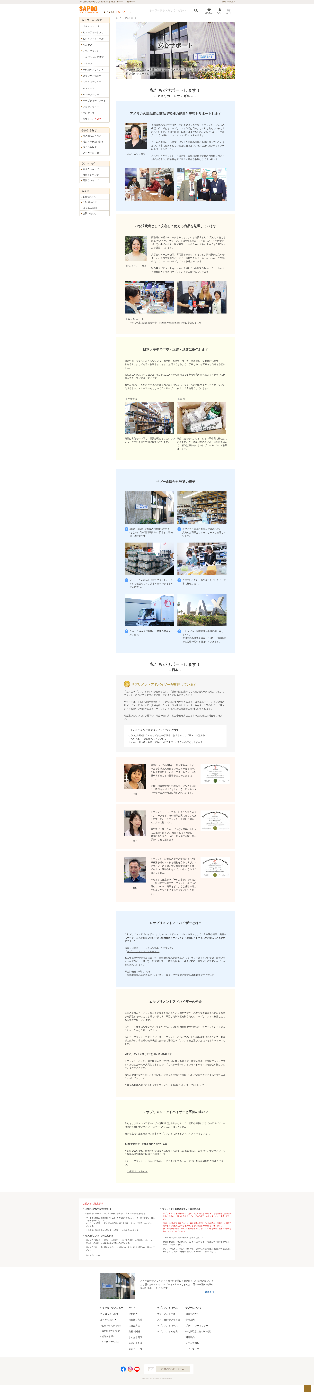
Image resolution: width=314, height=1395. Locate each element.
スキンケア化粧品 (92, 76)
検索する (196, 10)
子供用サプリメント (93, 69)
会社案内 (209, 1292)
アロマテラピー (91, 107)
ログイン (220, 13)
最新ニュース (135, 1349)
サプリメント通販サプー (89, 10)
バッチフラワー (91, 94)
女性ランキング (91, 175)
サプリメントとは (166, 1314)
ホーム (119, 18)
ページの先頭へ (307, 1388)
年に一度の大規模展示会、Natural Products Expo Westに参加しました (166, 323)
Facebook (123, 1369)
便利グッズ (88, 113)
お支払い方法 (135, 1320)
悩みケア (87, 45)
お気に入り (209, 13)
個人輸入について (93, 1255)
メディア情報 (192, 1343)
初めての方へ (89, 197)
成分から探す (90, 147)
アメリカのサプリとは (168, 1320)
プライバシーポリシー (196, 1325)
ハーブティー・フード (94, 100)
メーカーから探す (92, 153)
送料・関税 (134, 1331)
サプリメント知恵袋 (167, 1331)
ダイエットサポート (93, 26)
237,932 (120, 12)
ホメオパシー (90, 88)
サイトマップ (192, 1349)
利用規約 (190, 1337)
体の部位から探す (92, 136)
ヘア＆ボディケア (92, 82)
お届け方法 (134, 1325)
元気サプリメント (92, 51)
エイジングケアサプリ (94, 57)
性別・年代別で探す (93, 141)
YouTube (137, 1369)
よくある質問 (90, 208)
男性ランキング (91, 180)
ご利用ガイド (90, 202)
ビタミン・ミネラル (93, 38)
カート (228, 13)
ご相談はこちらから (137, 1171)
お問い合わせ (90, 213)
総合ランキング (91, 169)
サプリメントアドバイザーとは (143, 951)
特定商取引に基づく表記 (198, 1331)
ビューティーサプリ (93, 32)
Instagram (130, 1369)
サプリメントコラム (167, 1325)
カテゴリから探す (109, 1314)
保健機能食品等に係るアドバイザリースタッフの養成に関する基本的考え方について (170, 975)
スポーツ (87, 63)
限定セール (92, 119)
